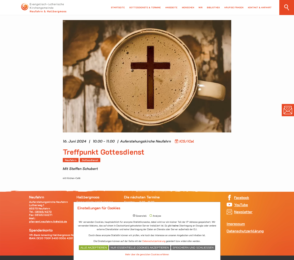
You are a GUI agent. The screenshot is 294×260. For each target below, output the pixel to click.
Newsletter (288, 110)
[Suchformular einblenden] (286, 7)
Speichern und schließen (193, 247)
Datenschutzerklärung (153, 241)
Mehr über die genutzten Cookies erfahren (147, 254)
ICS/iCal (186, 141)
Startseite (118, 7)
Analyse (157, 215)
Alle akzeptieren (93, 247)
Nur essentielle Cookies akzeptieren (140, 247)
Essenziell (141, 215)
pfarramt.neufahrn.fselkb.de (48, 221)
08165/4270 (43, 211)
